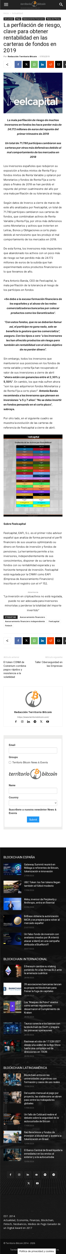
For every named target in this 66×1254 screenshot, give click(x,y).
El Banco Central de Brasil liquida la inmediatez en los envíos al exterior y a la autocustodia (43, 1153)
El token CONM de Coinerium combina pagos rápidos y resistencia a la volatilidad (15, 670)
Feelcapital (54, 621)
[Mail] (36, 1174)
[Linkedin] (42, 64)
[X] (26, 64)
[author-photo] (33, 707)
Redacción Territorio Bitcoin (22, 56)
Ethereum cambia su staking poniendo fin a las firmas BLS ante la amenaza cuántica (43, 970)
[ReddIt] (50, 64)
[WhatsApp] (34, 64)
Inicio (6, 13)
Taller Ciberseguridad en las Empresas (48, 664)
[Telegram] (36, 722)
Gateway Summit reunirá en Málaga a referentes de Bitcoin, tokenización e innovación (41, 868)
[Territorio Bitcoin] (33, 5)
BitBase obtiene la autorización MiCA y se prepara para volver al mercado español (42, 919)
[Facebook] (18, 64)
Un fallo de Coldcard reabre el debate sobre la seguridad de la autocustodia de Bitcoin (41, 1118)
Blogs (18, 19)
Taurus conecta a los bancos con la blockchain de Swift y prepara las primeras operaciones (42, 1027)
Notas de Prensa (53, 19)
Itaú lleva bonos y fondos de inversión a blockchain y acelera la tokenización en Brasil (42, 1136)
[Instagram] (24, 722)
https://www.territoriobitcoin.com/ (33, 717)
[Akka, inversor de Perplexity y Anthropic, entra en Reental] (12, 904)
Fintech (8, 625)
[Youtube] (49, 722)
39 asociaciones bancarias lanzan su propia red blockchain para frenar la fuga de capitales (42, 988)
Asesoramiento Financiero (33, 19)
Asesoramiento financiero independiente (25, 621)
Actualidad (17, 13)
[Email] (58, 64)
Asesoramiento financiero (32, 617)
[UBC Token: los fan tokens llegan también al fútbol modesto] (12, 887)
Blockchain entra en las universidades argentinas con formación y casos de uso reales (42, 1078)
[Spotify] (45, 1174)
